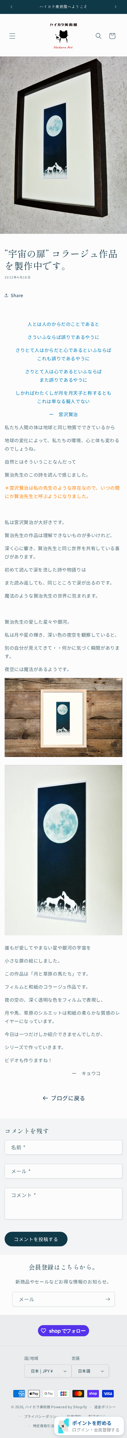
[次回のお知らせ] (115, 7)
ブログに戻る (68, 1098)
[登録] (107, 1299)
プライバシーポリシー (42, 1416)
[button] (12, 36)
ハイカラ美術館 (38, 1406)
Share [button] (17, 295)
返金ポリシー (105, 1406)
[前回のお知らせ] (11, 7)
